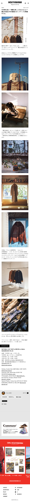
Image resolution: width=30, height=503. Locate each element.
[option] (15, 461)
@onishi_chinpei (6, 379)
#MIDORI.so (11, 397)
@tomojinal (23, 382)
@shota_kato (11, 374)
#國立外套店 (18, 397)
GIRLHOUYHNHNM (15, 481)
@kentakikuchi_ (21, 376)
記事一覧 (24, 392)
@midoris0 (4, 384)
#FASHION (4, 397)
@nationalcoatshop (7, 365)
